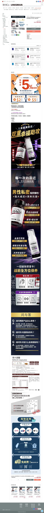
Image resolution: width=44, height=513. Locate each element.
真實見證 (39, 505)
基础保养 (5, 32)
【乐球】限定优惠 (6, 17)
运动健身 (5, 33)
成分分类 (26, 506)
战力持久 (5, 28)
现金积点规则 (33, 505)
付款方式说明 (33, 507)
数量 (27, 24)
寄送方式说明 (33, 506)
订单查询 (21, 505)
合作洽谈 (21, 507)
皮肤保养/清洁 (5, 34)
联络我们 (21, 506)
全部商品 (26, 505)
